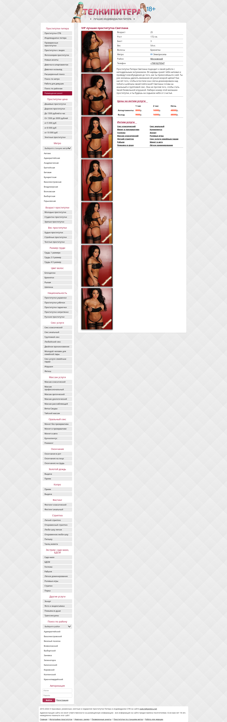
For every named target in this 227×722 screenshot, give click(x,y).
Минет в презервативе (55, 428)
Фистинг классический (55, 504)
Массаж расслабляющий (56, 403)
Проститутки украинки (56, 297)
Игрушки (49, 366)
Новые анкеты (51, 59)
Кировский (49, 669)
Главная (43, 719)
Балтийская (49, 167)
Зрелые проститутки (54, 221)
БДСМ (47, 562)
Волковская (49, 191)
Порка (47, 590)
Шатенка (49, 287)
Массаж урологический (56, 399)
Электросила (159, 54)
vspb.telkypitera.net (148, 709)
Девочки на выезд (53, 69)
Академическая (51, 163)
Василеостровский (53, 636)
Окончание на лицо (54, 458)
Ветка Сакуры (51, 408)
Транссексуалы (52, 615)
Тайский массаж (52, 413)
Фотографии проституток (60, 719)
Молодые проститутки (55, 212)
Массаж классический (55, 381)
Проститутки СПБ (53, 33)
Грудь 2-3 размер (53, 257)
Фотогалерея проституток (57, 55)
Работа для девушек (54, 83)
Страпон (49, 585)
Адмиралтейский (52, 631)
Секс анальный (52, 332)
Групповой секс (52, 337)
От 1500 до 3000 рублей (56, 118)
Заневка (48, 655)
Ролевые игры (51, 581)
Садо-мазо (49, 557)
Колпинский (50, 674)
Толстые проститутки (55, 242)
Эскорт (48, 601)
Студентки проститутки (56, 217)
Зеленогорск (50, 660)
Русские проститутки (55, 316)
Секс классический (54, 327)
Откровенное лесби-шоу (56, 534)
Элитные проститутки (55, 137)
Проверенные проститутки (51, 44)
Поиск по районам (53, 88)
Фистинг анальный (54, 509)
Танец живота (51, 544)
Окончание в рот (53, 453)
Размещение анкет (54, 93)
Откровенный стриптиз (56, 525)
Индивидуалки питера (55, 38)
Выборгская (49, 196)
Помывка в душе (53, 610)
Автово (47, 153)
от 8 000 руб (50, 127)
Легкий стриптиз (53, 520)
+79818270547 (157, 63)
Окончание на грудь (54, 463)
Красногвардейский (53, 679)
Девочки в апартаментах (56, 64)
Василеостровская (52, 182)
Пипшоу (48, 539)
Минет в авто (51, 433)
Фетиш (48, 371)
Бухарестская (50, 177)
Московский (156, 58)
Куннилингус (51, 438)
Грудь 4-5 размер (53, 262)
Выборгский (50, 650)
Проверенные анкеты (101, 719)
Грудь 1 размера (52, 252)
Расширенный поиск (55, 74)
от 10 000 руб (51, 132)
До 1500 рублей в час (55, 113)
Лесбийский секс (53, 341)
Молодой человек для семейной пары (55, 352)
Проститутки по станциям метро (128, 719)
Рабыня (48, 571)
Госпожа (48, 566)
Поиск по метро (52, 79)
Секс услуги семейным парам (55, 360)
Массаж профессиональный (54, 388)
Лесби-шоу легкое (53, 529)
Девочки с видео (81, 719)
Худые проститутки (54, 232)
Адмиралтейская (52, 158)
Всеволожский (51, 646)
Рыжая (48, 282)
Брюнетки (49, 277)
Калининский (50, 665)
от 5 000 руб (50, 123)
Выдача (48, 474)
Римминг (49, 443)
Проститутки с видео (55, 50)
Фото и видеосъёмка (55, 606)
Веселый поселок (52, 641)
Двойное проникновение (57, 346)
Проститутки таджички (56, 307)
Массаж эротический (55, 394)
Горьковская (50, 201)
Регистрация (62, 700)
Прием (48, 478)
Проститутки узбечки (55, 302)
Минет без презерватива (56, 424)
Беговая (47, 172)
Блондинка (50, 272)
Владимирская (51, 186)
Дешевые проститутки (55, 104)
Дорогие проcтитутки (55, 108)
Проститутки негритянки (57, 312)
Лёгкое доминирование (56, 576)
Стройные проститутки (56, 237)
